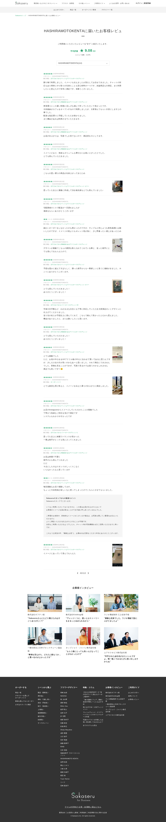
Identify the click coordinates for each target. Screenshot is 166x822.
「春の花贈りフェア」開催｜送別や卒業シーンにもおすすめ (93, 702)
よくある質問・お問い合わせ (119, 3)
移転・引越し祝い (44, 699)
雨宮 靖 (63, 775)
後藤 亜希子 (64, 743)
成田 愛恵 (63, 733)
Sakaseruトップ (20, 15)
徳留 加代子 (64, 719)
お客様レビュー (133, 699)
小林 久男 (63, 769)
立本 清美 (63, 750)
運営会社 (62, 812)
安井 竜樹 (63, 740)
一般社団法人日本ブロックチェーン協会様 (116, 705)
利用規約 (83, 812)
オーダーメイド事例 (89, 10)
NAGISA (63, 696)
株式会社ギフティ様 (113, 692)
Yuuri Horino (65, 779)
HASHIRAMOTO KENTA (69, 758)
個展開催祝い (42, 713)
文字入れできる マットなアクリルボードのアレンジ (67, 78)
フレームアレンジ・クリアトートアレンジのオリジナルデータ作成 (93, 714)
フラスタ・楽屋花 (68, 3)
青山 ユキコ (64, 765)
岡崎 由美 (63, 692)
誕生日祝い (42, 716)
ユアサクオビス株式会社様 (115, 715)
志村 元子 (63, 713)
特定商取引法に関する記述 (97, 812)
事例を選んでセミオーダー (24, 701)
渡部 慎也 (63, 703)
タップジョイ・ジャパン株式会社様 (116, 711)
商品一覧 (73, 10)
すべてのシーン (43, 723)
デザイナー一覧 (107, 10)
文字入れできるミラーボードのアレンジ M (64, 305)
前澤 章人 (63, 709)
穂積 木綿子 (64, 772)
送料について (133, 696)
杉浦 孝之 (63, 726)
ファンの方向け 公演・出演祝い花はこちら (83, 807)
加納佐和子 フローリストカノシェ (70, 754)
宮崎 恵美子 (64, 786)
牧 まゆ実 (63, 699)
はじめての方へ (59, 10)
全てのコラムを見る (90, 725)
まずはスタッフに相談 (23, 704)
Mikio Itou (64, 706)
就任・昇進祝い (43, 703)
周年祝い (41, 696)
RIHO (62, 747)
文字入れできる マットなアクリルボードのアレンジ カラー (70, 186)
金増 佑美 (63, 762)
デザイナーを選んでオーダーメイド (22, 697)
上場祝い (41, 709)
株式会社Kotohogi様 (113, 696)
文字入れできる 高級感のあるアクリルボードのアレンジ (69, 102)
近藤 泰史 (63, 723)
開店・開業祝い (43, 692)
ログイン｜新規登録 (143, 3)
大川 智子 (63, 736)
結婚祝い (41, 719)
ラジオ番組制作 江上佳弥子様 (115, 700)
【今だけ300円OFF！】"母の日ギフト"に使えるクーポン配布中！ (92, 694)
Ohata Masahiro (66, 730)
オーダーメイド (56, 382)
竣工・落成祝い (43, 706)
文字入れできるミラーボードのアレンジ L (64, 432)
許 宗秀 (63, 716)
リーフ (62, 782)
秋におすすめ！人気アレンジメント (93, 708)
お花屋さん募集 (72, 812)
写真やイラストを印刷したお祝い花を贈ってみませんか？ (93, 721)
